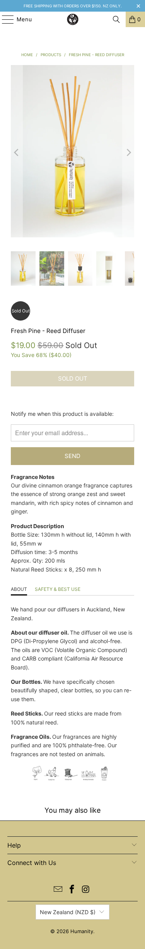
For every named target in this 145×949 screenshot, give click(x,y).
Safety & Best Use (57, 589)
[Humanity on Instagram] (86, 890)
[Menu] (4, 19)
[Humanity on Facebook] (72, 890)
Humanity (81, 931)
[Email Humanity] (58, 890)
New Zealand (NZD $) (68, 912)
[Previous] (16, 152)
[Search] (116, 19)
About (19, 589)
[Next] (128, 152)
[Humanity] (72, 19)
